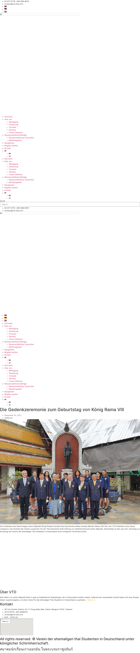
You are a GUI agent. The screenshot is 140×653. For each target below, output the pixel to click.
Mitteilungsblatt (15, 140)
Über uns (8, 119)
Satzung (12, 130)
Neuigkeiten (9, 143)
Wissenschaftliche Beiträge (15, 135)
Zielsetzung (13, 124)
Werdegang (13, 122)
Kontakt (7, 148)
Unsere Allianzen (16, 132)
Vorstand (12, 127)
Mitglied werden (11, 145)
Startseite (8, 117)
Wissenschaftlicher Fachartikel (21, 138)
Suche (2, 201)
